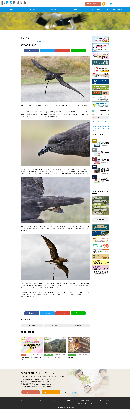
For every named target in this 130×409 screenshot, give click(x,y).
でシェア (32, 50)
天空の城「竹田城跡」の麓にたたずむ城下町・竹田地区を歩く (105, 170)
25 (98, 128)
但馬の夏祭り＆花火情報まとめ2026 (105, 160)
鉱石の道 (104, 206)
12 (100, 124)
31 (96, 130)
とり (33, 31)
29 (108, 128)
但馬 (95, 212)
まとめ (95, 198)
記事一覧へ (55, 325)
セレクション (97, 201)
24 (96, 128)
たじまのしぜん (118, 9)
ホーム (13, 9)
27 (103, 128)
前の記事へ (32, 325)
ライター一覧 (100, 219)
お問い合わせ (105, 403)
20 (103, 126)
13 (103, 124)
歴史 (99, 204)
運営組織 (80, 403)
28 (105, 128)
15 (108, 124)
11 (98, 124)
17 (96, 126)
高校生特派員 (97, 206)
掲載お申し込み (30, 392)
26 (100, 128)
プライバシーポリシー (92, 403)
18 (98, 126)
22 (108, 126)
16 (93, 126)
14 (105, 124)
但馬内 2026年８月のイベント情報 (105, 152)
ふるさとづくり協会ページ (50, 392)
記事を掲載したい (94, 4)
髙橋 (40, 41)
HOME (21, 31)
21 (105, 126)
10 (96, 124)
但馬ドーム (103, 209)
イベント (55, 9)
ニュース (34, 9)
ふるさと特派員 (97, 9)
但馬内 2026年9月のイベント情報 (105, 143)
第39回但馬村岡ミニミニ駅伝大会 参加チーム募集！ (105, 179)
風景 (100, 198)
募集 (76, 9)
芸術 (95, 204)
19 (100, 126)
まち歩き (104, 201)
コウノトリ (96, 209)
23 (93, 128)
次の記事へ (78, 325)
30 (93, 130)
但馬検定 (100, 212)
